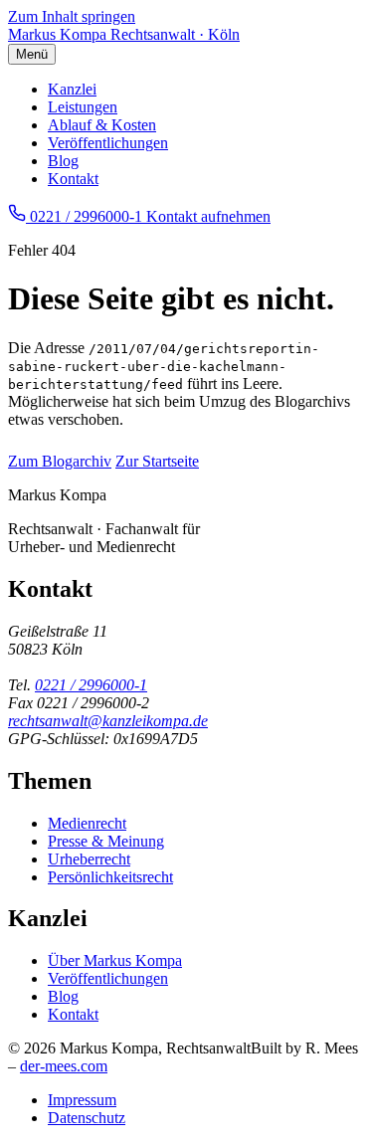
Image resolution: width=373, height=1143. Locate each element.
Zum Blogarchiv (59, 461)
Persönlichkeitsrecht (110, 876)
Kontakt (73, 178)
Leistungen (82, 106)
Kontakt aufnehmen (208, 216)
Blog (63, 160)
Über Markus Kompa (115, 960)
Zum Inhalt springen (71, 16)
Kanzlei (72, 89)
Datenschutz (86, 1117)
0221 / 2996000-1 (91, 684)
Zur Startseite (157, 461)
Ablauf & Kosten (102, 124)
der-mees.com (63, 1065)
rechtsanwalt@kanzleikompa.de (108, 720)
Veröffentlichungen (108, 142)
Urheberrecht (89, 859)
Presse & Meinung (106, 841)
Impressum (82, 1099)
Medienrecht (87, 823)
